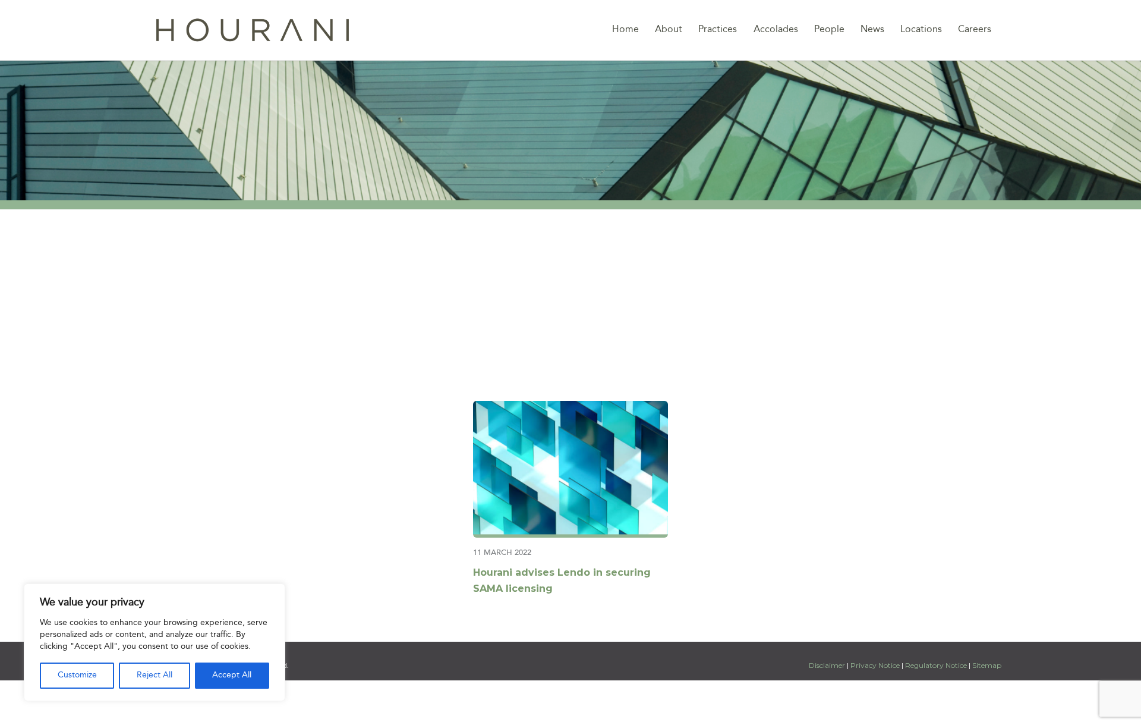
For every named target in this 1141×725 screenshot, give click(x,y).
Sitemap (986, 665)
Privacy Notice (875, 665)
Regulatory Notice (936, 665)
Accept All (231, 675)
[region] (154, 642)
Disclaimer (828, 665)
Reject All (154, 675)
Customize (77, 675)
